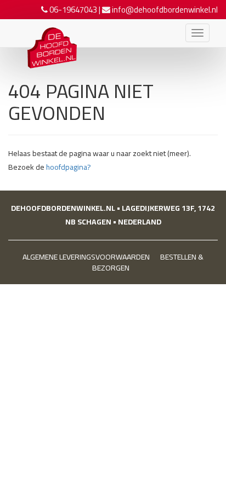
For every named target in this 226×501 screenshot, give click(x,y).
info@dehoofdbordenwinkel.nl (165, 10)
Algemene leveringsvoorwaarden (86, 257)
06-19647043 (73, 10)
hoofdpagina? (68, 167)
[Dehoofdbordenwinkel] (46, 33)
